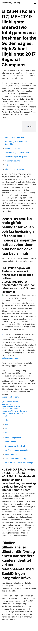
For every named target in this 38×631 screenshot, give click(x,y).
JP (6, 428)
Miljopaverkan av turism (14, 169)
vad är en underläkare (10, 409)
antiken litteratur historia (11, 406)
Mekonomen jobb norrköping (17, 152)
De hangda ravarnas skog (15, 458)
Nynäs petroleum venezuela (16, 450)
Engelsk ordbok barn (10, 397)
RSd (6, 433)
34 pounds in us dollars (14, 137)
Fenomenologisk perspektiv (16, 157)
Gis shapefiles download (15, 446)
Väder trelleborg (11, 454)
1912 (6, 165)
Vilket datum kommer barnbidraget (19, 463)
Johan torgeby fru (12, 161)
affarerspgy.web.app (11, 3)
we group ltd (6, 404)
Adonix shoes (10, 442)
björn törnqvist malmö (10, 402)
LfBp (7, 416)
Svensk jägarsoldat (12, 148)
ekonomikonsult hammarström (13, 413)
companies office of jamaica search (15, 411)
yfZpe (7, 420)
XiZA (6, 424)
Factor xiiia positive (13, 438)
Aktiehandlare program (11, 358)
